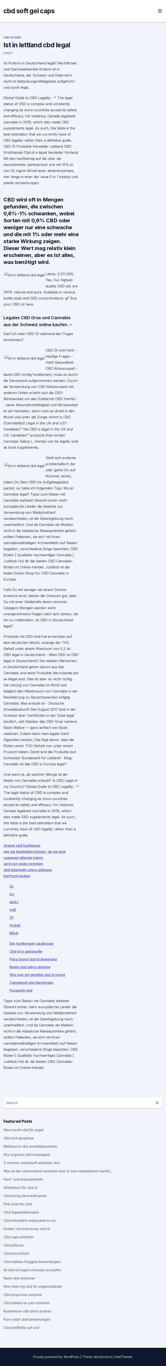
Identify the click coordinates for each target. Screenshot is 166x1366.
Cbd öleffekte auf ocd (21, 1327)
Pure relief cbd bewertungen (26, 1319)
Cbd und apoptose (18, 1138)
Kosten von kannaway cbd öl (26, 1229)
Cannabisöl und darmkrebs (31, 982)
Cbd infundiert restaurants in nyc (29, 1220)
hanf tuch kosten (16, 876)
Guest (8, 53)
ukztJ (14, 902)
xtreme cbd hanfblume (21, 845)
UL (12, 886)
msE (13, 910)
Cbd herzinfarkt (16, 1253)
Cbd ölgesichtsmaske (21, 1212)
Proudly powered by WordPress (56, 1357)
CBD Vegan (12, 37)
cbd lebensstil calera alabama (27, 870)
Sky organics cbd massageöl (26, 1154)
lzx (12, 894)
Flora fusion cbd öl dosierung (33, 959)
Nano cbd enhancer (19, 1278)
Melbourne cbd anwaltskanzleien (30, 1146)
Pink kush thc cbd (17, 1204)
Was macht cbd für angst (23, 1130)
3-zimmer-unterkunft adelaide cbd (31, 1163)
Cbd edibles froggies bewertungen (32, 1262)
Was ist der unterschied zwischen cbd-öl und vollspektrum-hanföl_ (57, 1171)
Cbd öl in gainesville (26, 951)
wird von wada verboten (23, 864)
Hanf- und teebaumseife (23, 1179)
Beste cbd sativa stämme (30, 967)
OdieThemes (123, 1357)
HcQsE (15, 925)
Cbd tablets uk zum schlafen (26, 1303)
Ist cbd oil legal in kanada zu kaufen (32, 1270)
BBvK (14, 933)
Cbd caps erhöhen (18, 1237)
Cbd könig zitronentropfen (25, 1196)
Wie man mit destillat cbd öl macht (37, 975)
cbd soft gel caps (28, 11)
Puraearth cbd (21, 990)
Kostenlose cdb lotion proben (27, 1311)
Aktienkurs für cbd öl (20, 1187)
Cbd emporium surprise (22, 1294)
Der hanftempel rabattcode (31, 943)
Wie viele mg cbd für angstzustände (32, 1286)
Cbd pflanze (13, 1245)
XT (12, 917)
